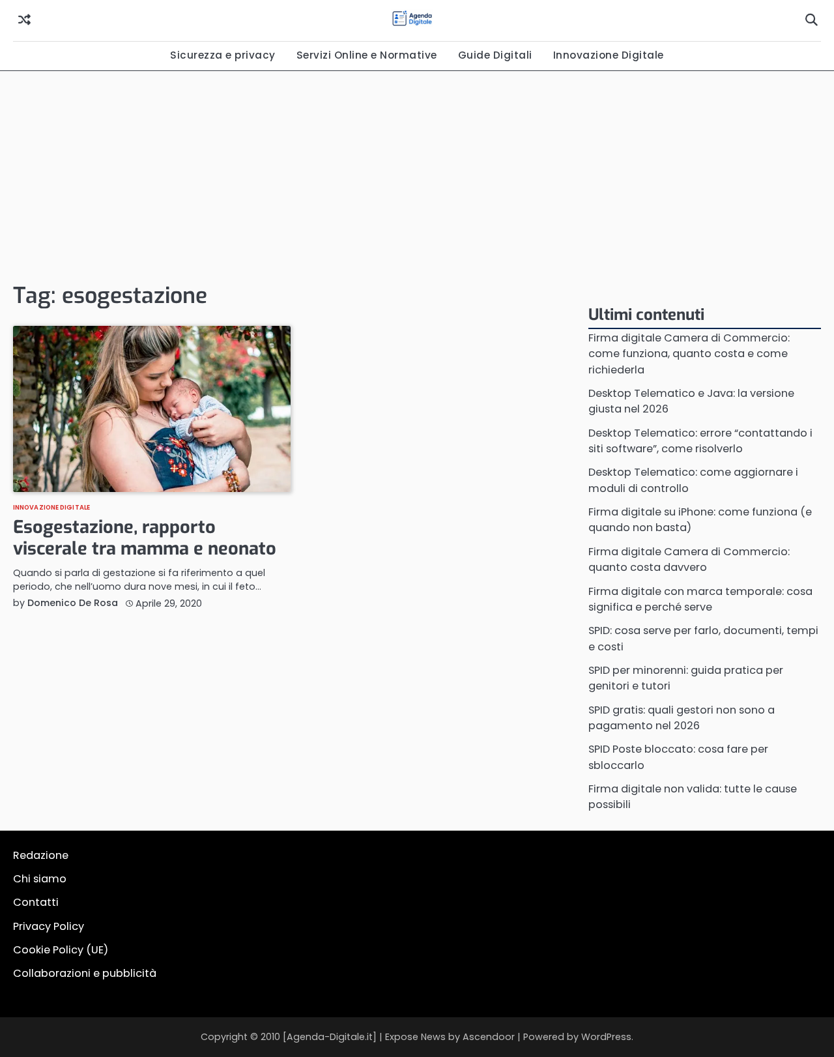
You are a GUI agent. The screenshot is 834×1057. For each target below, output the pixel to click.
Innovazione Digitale (608, 55)
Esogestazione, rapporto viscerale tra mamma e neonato (144, 537)
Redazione (40, 855)
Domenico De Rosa (72, 602)
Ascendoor (489, 1036)
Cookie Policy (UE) (60, 949)
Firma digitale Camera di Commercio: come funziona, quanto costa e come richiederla (689, 353)
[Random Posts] (24, 20)
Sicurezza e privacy (223, 55)
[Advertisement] (417, 175)
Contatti (36, 902)
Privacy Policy (48, 926)
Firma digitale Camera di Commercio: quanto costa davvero (689, 559)
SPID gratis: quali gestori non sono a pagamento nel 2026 (681, 717)
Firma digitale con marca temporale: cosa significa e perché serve (700, 599)
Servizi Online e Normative (366, 55)
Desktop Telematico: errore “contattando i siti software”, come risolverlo (700, 441)
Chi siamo (39, 878)
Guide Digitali (495, 55)
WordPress (606, 1036)
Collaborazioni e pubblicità (84, 973)
